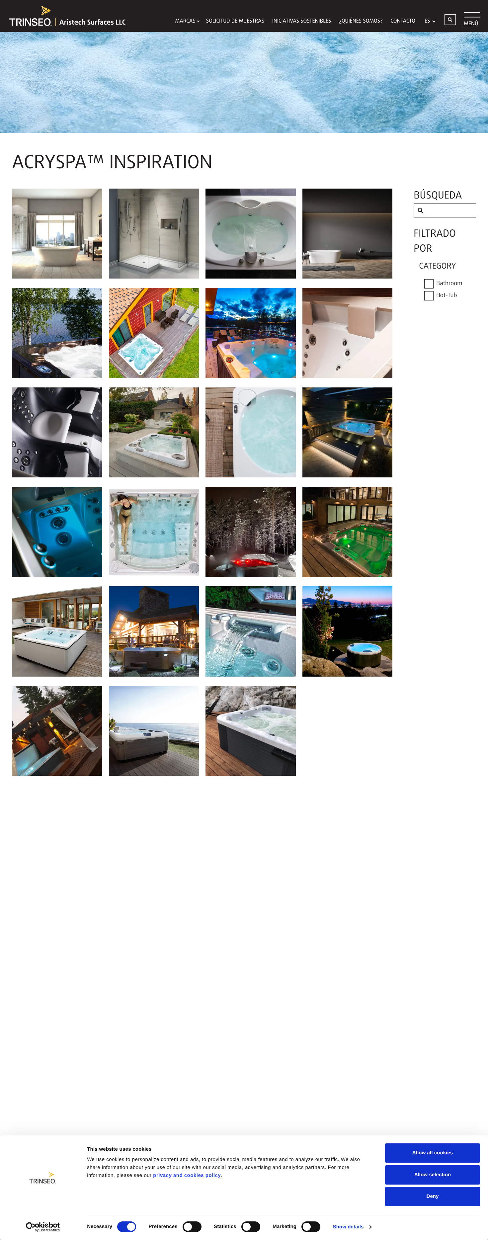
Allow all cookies (432, 1153)
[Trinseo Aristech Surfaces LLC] (64, 16)
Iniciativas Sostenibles (301, 21)
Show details (348, 1227)
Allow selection (432, 1175)
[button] (450, 20)
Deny (432, 1196)
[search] (420, 210)
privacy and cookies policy (187, 1175)
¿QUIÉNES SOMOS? (360, 21)
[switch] (192, 1226)
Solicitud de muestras (235, 21)
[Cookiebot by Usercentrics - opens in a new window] (43, 1227)
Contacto (403, 21)
